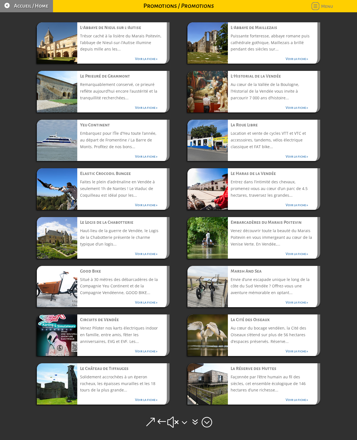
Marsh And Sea (246, 271)
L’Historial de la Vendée (256, 76)
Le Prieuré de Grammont (105, 76)
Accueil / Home (31, 6)
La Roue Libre (244, 124)
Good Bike (90, 271)
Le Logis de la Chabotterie (106, 222)
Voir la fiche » (146, 59)
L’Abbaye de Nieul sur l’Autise (110, 27)
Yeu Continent (95, 124)
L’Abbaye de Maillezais (254, 27)
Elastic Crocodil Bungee (105, 173)
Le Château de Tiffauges (104, 368)
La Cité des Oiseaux (250, 319)
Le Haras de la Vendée (253, 173)
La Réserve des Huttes (253, 368)
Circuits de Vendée (99, 319)
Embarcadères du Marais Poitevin (266, 222)
